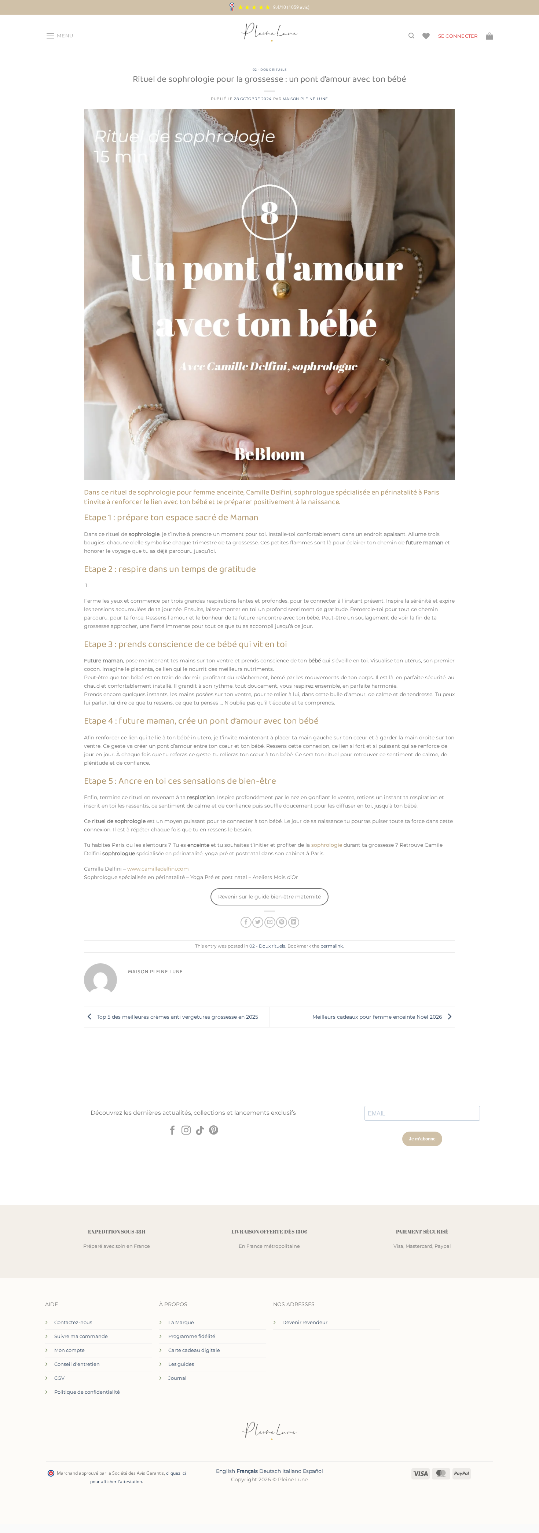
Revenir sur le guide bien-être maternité (269, 896)
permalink (331, 946)
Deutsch (270, 1471)
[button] (59, 36)
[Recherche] (411, 36)
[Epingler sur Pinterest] (281, 922)
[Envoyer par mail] (269, 922)
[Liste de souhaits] (426, 36)
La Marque (181, 1322)
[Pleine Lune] (269, 36)
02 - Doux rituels (270, 70)
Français (247, 1471)
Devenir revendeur (304, 1322)
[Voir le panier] (489, 36)
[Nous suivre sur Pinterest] (213, 1131)
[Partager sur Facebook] (246, 922)
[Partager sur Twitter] (257, 922)
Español (313, 1471)
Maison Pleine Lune (305, 98)
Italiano (291, 1471)
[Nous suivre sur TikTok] (200, 1131)
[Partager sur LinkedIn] (293, 922)
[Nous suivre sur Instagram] (186, 1131)
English (225, 1471)
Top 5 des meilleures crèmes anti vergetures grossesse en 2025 (176, 1017)
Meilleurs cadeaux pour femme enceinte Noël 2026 (378, 1017)
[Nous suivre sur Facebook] (172, 1131)
